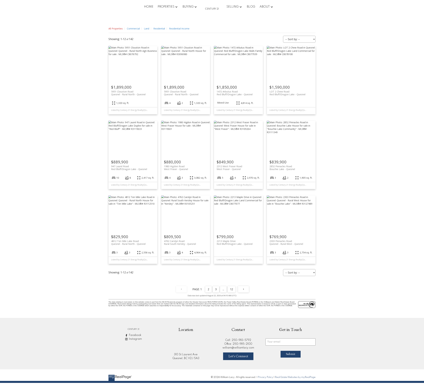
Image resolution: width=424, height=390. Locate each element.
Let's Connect (238, 356)
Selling (232, 6)
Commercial (133, 28)
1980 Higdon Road (176, 168)
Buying (188, 6)
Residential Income (179, 28)
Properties (166, 6)
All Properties (115, 28)
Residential (159, 28)
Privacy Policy (265, 377)
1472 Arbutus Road (235, 93)
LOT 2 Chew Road (287, 93)
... (223, 289)
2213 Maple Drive (235, 242)
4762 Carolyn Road (180, 242)
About (265, 6)
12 (231, 289)
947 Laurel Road (129, 168)
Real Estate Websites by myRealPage (295, 377)
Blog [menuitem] (251, 6)
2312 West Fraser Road (229, 168)
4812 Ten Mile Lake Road (128, 242)
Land (146, 28)
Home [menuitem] (148, 6)
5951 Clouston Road (128, 93)
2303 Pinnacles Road (286, 242)
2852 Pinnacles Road (282, 168)
